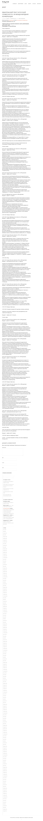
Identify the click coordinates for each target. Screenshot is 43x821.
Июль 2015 (4, 737)
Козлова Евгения (6, 508)
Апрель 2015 (5, 742)
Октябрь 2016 (5, 711)
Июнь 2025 (4, 543)
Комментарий (4, 447)
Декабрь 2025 (5, 538)
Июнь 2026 (4, 529)
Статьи (34, 3)
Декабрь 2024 (5, 552)
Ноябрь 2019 (5, 646)
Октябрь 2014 (5, 753)
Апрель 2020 (5, 639)
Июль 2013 (4, 779)
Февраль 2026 (5, 536)
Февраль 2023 (5, 587)
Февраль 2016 (5, 725)
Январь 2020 (5, 643)
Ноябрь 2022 (5, 592)
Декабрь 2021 (5, 606)
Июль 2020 (4, 636)
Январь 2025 (5, 550)
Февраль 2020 (5, 641)
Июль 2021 (4, 615)
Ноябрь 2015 (5, 730)
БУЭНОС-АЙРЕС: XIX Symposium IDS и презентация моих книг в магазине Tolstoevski (8, 485)
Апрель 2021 (5, 620)
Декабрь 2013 (5, 770)
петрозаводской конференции (22, 20)
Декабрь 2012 (5, 791)
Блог (26, 3)
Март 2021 (4, 622)
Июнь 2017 (4, 697)
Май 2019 (4, 657)
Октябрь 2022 (5, 594)
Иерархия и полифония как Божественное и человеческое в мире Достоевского (8, 522)
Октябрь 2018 (5, 669)
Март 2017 (4, 702)
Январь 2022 (5, 604)
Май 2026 (4, 531)
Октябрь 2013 (5, 774)
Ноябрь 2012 (5, 793)
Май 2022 (4, 599)
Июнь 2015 (4, 739)
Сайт (3, 467)
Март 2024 (4, 566)
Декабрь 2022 (5, 590)
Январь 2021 (5, 625)
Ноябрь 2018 (5, 667)
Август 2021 (4, 613)
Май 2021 (4, 618)
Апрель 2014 (5, 763)
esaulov (7, 18)
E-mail (3, 462)
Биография (20, 3)
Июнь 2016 (4, 718)
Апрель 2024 (5, 564)
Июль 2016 (4, 716)
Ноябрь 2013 (5, 772)
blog (19, 18)
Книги (29, 3)
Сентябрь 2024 (5, 557)
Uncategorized (23, 18)
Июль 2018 (4, 674)
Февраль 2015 (5, 746)
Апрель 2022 (5, 601)
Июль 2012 (4, 800)
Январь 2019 (5, 664)
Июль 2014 (4, 758)
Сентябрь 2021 (5, 611)
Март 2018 (4, 681)
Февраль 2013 (5, 788)
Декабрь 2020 (5, 627)
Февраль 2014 (5, 767)
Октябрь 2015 (5, 732)
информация (11, 20)
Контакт (39, 3)
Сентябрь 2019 (5, 650)
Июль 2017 (4, 695)
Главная (15, 3)
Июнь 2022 (4, 597)
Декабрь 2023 (5, 571)
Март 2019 (4, 660)
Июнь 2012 (4, 802)
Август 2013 (4, 777)
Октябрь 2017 (5, 690)
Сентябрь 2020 (5, 632)
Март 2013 (4, 786)
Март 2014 (4, 765)
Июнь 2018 (4, 676)
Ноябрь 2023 (5, 573)
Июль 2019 (4, 653)
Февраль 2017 (5, 704)
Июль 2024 (4, 559)
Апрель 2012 (5, 805)
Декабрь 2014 (5, 749)
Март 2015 (4, 744)
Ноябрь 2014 (5, 751)
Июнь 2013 (4, 781)
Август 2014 (4, 756)
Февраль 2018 (5, 683)
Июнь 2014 (4, 760)
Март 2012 (4, 807)
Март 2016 (4, 723)
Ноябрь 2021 (5, 608)
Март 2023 (4, 585)
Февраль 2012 (5, 809)
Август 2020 (4, 634)
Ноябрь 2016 (5, 709)
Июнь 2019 (4, 655)
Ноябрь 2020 (5, 629)
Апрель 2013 (5, 784)
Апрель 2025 (5, 545)
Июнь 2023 (4, 580)
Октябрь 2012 (5, 795)
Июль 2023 (4, 578)
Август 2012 (4, 798)
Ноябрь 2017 (5, 688)
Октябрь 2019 (5, 648)
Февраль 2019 (5, 662)
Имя (3, 457)
